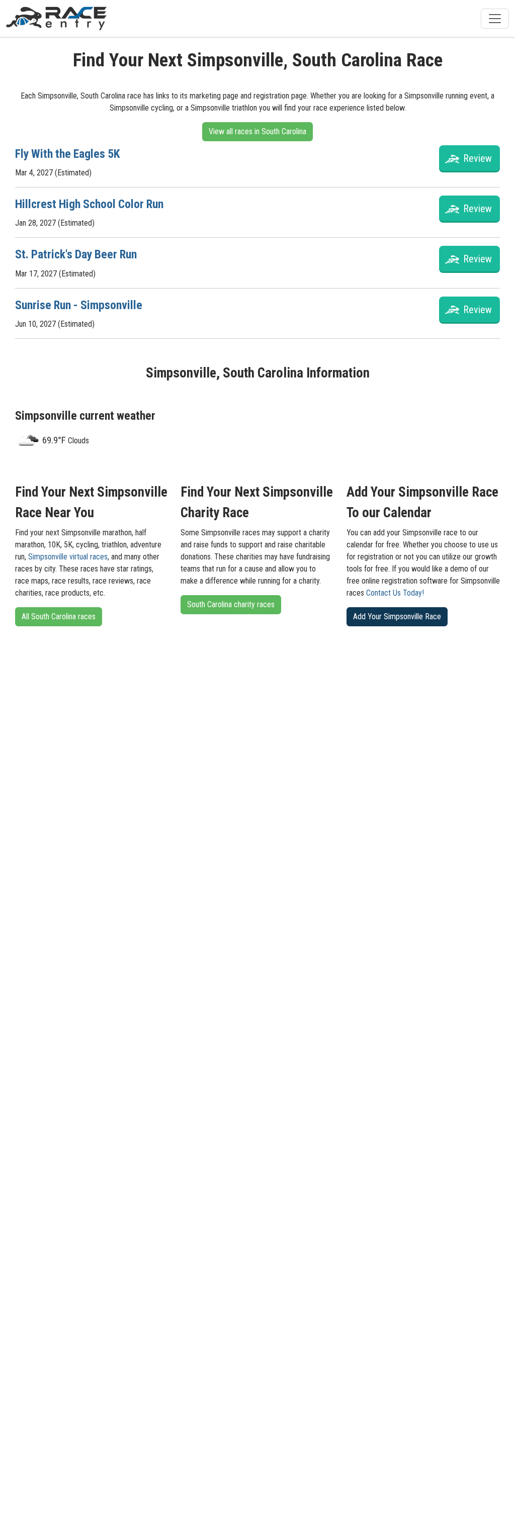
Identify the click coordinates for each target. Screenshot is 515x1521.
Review (477, 158)
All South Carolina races (59, 616)
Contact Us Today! (395, 593)
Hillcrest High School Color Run (89, 204)
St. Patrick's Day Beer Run (76, 254)
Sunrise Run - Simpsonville (78, 305)
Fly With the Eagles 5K (67, 154)
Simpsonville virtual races (68, 556)
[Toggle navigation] (495, 19)
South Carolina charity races (231, 604)
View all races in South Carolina (257, 131)
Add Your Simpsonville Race (397, 616)
